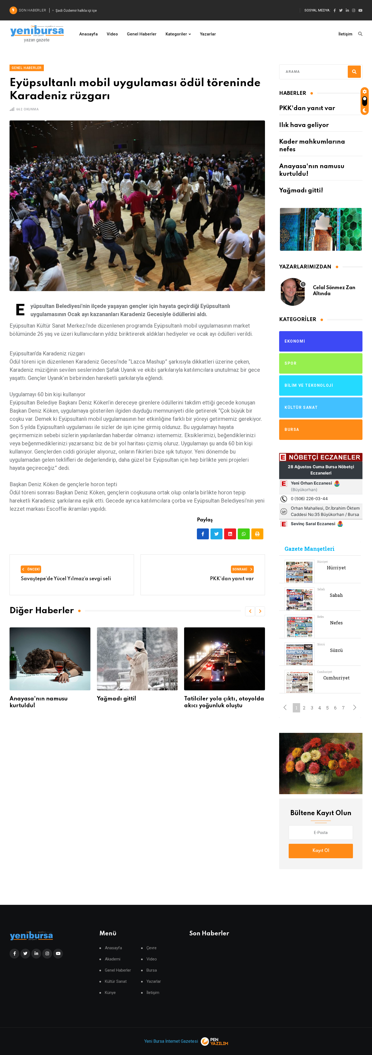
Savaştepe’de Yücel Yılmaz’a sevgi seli (66, 578)
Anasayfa (88, 34)
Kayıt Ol (320, 851)
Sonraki (240, 569)
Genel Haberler (142, 34)
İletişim (345, 34)
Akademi (112, 959)
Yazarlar (208, 34)
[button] (250, 611)
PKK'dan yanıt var (307, 108)
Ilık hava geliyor (304, 125)
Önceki (33, 569)
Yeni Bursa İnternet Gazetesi (171, 1041)
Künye (110, 993)
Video (112, 34)
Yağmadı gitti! (116, 699)
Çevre (152, 948)
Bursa (152, 970)
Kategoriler (176, 34)
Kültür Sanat (116, 982)
